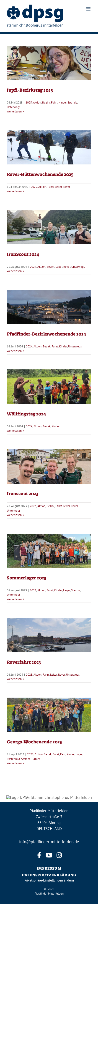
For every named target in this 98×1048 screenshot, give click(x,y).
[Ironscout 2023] (49, 466)
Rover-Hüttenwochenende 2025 (40, 174)
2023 (33, 506)
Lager (66, 590)
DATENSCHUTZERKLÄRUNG (49, 875)
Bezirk (46, 102)
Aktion (37, 102)
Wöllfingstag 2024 (26, 414)
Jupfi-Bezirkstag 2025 (30, 90)
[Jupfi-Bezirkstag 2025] (49, 63)
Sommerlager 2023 (26, 578)
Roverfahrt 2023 (24, 662)
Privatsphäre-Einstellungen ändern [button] (49, 880)
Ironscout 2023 (22, 494)
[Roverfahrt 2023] (49, 635)
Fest (62, 754)
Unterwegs (13, 107)
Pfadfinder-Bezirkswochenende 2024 (46, 334)
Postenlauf (13, 759)
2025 (29, 102)
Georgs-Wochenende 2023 (34, 742)
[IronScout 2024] (49, 227)
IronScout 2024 (23, 254)
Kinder (63, 102)
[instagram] (59, 855)
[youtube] (49, 855)
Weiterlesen (14, 111)
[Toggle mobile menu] (88, 8)
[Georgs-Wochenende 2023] (49, 715)
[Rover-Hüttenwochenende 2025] (49, 147)
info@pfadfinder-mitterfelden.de (49, 841)
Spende (72, 102)
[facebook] (39, 855)
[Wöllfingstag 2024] (49, 386)
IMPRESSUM (49, 868)
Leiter (58, 187)
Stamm (75, 590)
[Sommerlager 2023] (49, 551)
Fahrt (54, 102)
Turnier (35, 759)
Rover (66, 187)
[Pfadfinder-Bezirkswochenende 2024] (49, 307)
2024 (33, 267)
